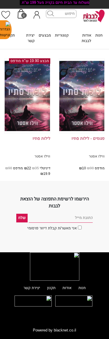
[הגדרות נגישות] (6, 29)
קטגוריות (62, 35)
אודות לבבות (86, 38)
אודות (67, 288)
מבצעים (45, 35)
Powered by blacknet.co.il (54, 330)
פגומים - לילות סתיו (88, 139)
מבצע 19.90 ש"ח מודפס (29, 61)
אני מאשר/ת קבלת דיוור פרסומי (52, 228)
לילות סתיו (41, 139)
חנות (99, 35)
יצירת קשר (30, 38)
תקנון (10, 35)
